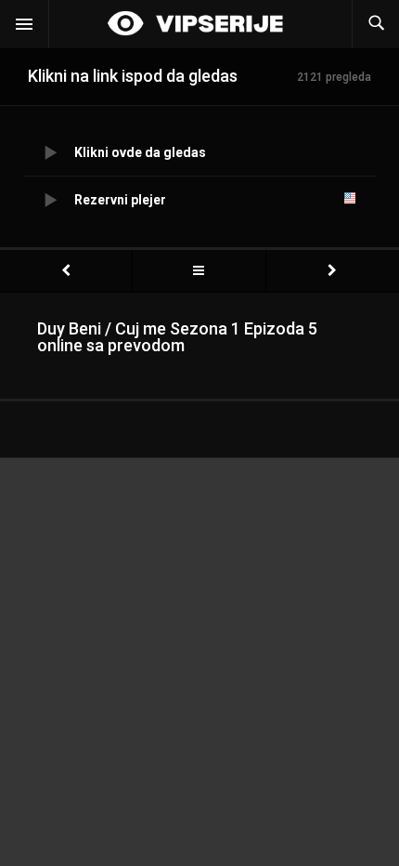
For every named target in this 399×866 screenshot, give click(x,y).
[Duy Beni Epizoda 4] (66, 271)
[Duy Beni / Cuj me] (198, 271)
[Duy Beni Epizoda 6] (332, 271)
